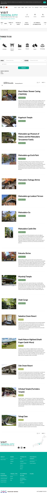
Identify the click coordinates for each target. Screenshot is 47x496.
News (11, 463)
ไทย (33, 7)
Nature (21, 468)
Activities (22, 461)
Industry (21, 465)
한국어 (30, 7)
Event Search (32, 461)
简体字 (26, 7)
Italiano (41, 7)
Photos (11, 478)
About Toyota (3, 459)
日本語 (15, 7)
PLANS (32, 473)
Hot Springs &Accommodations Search (23, 479)
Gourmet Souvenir (4, 478)
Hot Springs (22, 482)
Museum (21, 466)
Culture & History (23, 463)
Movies (11, 476)
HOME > (2, 29)
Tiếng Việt (45, 7)
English (19, 7)
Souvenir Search (3, 481)
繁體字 (23, 7)
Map (11, 480)
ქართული (36, 7)
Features (12, 459)
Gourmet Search (3, 480)
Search (23, 67)
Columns (11, 461)
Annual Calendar (33, 463)
